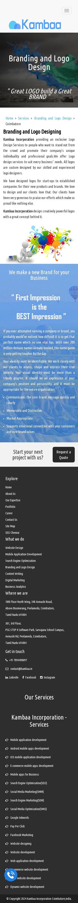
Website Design (14, 547)
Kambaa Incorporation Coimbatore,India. (49, 898)
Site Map (10, 526)
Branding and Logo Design (20, 567)
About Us (10, 493)
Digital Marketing (15, 580)
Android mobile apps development (28, 748)
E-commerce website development (28, 869)
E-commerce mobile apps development (30, 766)
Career (9, 513)
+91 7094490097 (18, 660)
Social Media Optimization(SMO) (27, 809)
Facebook (30, 677)
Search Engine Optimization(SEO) (27, 783)
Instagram (49, 677)
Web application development (26, 861)
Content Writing (14, 573)
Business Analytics (15, 586)
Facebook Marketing (20, 835)
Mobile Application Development (23, 554)
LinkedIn (13, 677)
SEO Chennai (12, 532)
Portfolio (10, 506)
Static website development (24, 878)
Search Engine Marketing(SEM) (26, 800)
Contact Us (11, 519)
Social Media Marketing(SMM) (26, 791)
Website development (21, 852)
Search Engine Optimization (20, 560)
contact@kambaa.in (21, 668)
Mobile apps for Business (23, 774)
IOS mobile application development (29, 757)
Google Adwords (18, 817)
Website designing (19, 843)
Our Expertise (12, 500)
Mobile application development (27, 740)
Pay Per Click (16, 826)
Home (8, 487)
